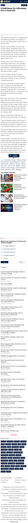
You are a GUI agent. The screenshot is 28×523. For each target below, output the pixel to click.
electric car (11, 166)
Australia (7, 160)
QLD (2, 466)
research (15, 444)
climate (22, 162)
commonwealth (14, 162)
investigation (17, 457)
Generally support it (9, 249)
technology (4, 457)
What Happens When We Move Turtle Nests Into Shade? (13, 345)
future (12, 466)
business (11, 449)
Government (4, 164)
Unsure (5, 258)
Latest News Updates (6, 478)
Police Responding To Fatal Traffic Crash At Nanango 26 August (14, 332)
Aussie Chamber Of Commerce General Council (13, 278)
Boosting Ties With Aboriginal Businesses (11, 373)
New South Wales (18, 452)
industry (10, 457)
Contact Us (18, 480)
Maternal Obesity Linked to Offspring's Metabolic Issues (13, 289)
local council (9, 452)
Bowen (18, 166)
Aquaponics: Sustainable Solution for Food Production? (19, 187)
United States (5, 460)
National (3, 5)
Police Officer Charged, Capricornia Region (12, 338)
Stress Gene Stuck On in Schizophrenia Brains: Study (13, 367)
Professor (4, 447)
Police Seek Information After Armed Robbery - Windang (13, 425)
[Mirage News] (5, 1)
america (12, 468)
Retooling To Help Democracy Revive (13, 385)
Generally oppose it (9, 252)
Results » (21, 262)
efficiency (8, 169)
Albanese (18, 169)
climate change (21, 160)
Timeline (4, 267)
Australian (8, 444)
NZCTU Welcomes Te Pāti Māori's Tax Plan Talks (13, 419)
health (9, 447)
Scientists (7, 466)
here (23, 152)
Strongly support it (9, 246)
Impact (17, 468)
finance (18, 164)
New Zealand (12, 463)
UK (20, 449)
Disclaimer (3, 482)
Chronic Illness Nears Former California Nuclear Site (14, 351)
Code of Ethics (18, 478)
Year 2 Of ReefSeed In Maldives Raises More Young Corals (13, 295)
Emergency (21, 460)
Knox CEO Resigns (6, 284)
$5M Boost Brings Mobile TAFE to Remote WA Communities (12, 314)
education (18, 455)
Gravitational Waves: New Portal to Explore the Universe (20, 207)
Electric (23, 164)
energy (13, 160)
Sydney (17, 466)
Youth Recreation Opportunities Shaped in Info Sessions (14, 413)
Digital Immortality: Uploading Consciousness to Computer (20, 177)
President (23, 466)
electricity (4, 166)
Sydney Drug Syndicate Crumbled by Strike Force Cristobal (13, 402)
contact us (20, 519)
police (3, 444)
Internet (3, 471)
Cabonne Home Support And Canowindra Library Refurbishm (11, 396)
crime (15, 460)
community (23, 441)
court (21, 468)
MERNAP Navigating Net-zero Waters (13, 356)
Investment (12, 455)
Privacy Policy (4, 480)
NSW (19, 444)
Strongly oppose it (9, 255)
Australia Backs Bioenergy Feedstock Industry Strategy (13, 272)
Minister (12, 164)
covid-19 (3, 452)
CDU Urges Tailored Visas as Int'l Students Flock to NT (11, 308)
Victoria (24, 444)
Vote (4, 262)
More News (14, 435)
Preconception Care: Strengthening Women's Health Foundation (12, 326)
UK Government (20, 463)
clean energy (11, 168)
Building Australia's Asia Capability (12, 407)
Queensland (4, 449)
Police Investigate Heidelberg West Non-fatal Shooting (12, 301)
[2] (10, 508)
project (10, 460)
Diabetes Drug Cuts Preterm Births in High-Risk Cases (13, 390)
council (16, 449)
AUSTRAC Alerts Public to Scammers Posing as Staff (13, 380)
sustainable (4, 463)
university (17, 441)
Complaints (18, 482)
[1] (8, 508)
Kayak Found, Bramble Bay (9, 431)
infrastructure (5, 455)
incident (8, 471)
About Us (23, 480)
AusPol (22, 457)
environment (5, 162)
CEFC (13, 169)
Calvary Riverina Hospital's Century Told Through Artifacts (12, 320)
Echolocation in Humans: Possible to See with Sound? (20, 196)
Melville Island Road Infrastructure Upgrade (12, 361)
